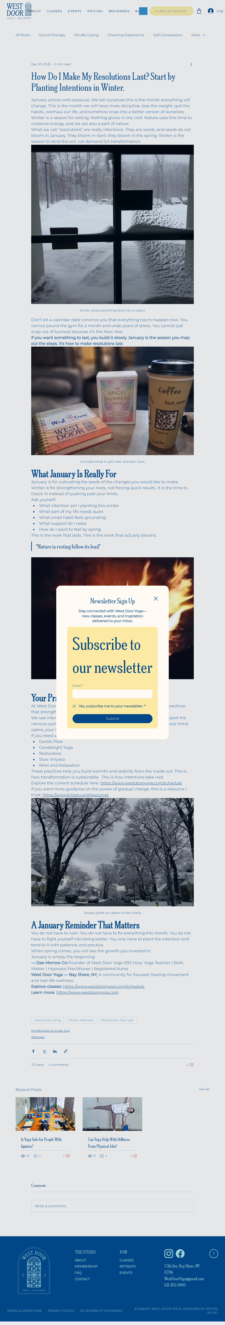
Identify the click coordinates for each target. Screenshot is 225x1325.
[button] (156, 599)
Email (78, 686)
